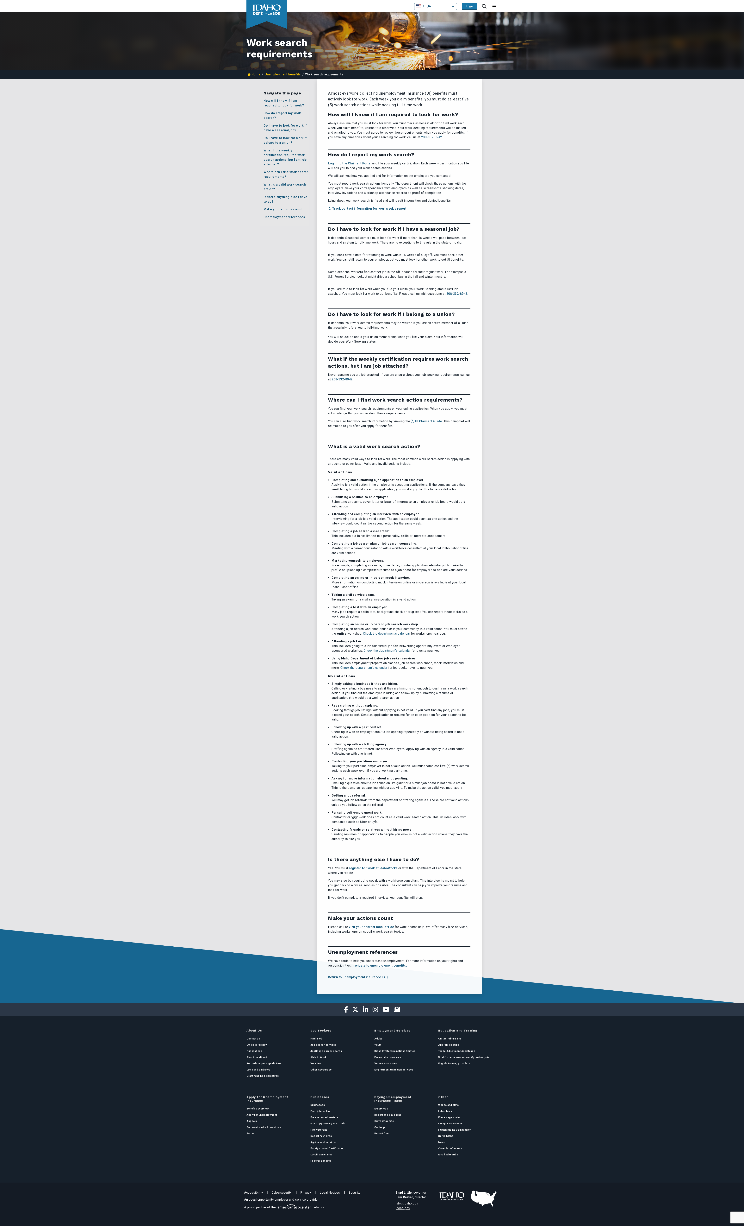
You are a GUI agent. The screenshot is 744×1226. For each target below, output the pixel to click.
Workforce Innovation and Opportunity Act (464, 1057)
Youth (377, 1044)
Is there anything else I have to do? (285, 199)
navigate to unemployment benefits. (379, 965)
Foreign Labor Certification (327, 1148)
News (441, 1142)
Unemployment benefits (283, 74)
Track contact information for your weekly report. (369, 208)
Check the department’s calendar (386, 633)
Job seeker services (323, 1044)
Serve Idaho (445, 1135)
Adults (378, 1038)
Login (469, 6)
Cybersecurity (282, 1192)
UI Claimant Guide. (429, 421)
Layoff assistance (321, 1154)
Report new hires (321, 1135)
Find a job (316, 1038)
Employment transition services (393, 1069)
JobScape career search (326, 1051)
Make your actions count (283, 209)
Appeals (251, 1121)
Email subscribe (448, 1154)
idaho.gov (403, 1208)
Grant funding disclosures (262, 1075)
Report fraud (382, 1133)
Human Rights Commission (454, 1129)
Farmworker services (387, 1057)
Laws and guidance (258, 1069)
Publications (254, 1051)
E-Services (381, 1108)
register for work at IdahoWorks (373, 868)
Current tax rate (384, 1121)
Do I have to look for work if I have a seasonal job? (286, 128)
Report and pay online (387, 1114)
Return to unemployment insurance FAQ (358, 977)
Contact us (253, 1038)
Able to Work (318, 1057)
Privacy (305, 1192)
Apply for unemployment (261, 1114)
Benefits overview (257, 1108)
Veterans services (385, 1063)
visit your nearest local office (371, 927)
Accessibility (253, 1192)
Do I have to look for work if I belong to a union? (286, 140)
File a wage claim (449, 1117)
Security (354, 1192)
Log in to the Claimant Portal (349, 163)
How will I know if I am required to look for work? (284, 103)
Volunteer (316, 1063)
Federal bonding (320, 1160)
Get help (379, 1127)
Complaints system (450, 1123)
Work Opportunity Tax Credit (327, 1123)
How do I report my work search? (282, 115)
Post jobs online (320, 1111)
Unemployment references (284, 217)
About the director (258, 1057)
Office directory (256, 1044)
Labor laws (445, 1111)
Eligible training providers (454, 1063)
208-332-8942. (432, 137)
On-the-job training (450, 1038)
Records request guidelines (263, 1063)
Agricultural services (323, 1142)
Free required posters (324, 1117)
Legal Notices (330, 1192)
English (428, 6)
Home (255, 74)
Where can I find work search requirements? (286, 174)
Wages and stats (448, 1104)
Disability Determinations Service (395, 1051)
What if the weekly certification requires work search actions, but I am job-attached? (285, 157)
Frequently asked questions (263, 1127)
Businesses (317, 1104)
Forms (250, 1133)
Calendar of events (450, 1148)
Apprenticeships (448, 1044)
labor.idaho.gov (407, 1203)
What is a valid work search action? (285, 187)
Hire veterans (318, 1129)
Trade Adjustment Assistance (456, 1051)
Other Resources (321, 1069)
